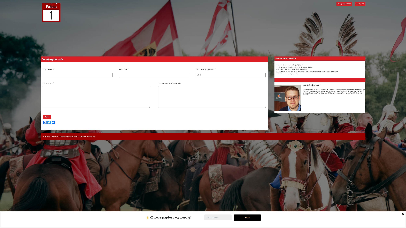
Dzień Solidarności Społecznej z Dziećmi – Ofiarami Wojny (295, 67)
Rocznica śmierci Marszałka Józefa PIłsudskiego (292, 69)
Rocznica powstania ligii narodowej (288, 74)
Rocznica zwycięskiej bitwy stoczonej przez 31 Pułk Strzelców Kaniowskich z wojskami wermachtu (308, 71)
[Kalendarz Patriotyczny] (51, 22)
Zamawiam (360, 4)
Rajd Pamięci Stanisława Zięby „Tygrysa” (290, 65)
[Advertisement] (203, 40)
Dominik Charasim (79, 136)
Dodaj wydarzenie (344, 4)
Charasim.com (91, 136)
